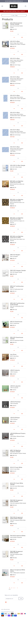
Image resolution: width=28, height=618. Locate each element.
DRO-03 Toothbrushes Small (17, 286)
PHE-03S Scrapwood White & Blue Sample (16, 517)
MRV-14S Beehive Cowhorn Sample (15, 451)
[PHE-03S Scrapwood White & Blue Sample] (5, 520)
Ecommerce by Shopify (9, 611)
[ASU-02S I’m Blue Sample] (5, 168)
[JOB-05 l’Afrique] (5, 420)
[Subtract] (14, 37)
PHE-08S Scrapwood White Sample (16, 552)
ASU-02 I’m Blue (15, 41)
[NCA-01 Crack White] (5, 470)
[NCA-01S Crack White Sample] (5, 486)
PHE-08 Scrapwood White (17, 535)
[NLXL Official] (13, 6)
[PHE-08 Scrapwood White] (5, 538)
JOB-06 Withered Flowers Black (17, 434)
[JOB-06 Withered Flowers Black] (5, 436)
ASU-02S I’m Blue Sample (17, 165)
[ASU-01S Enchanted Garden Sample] (5, 25)
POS (2, 611)
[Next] (17, 588)
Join (21, 598)
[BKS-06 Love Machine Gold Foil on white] (5, 183)
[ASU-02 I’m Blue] (5, 44)
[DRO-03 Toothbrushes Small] (5, 289)
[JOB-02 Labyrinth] (5, 388)
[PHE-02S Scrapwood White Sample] (5, 503)
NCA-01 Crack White (16, 467)
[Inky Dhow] (5, 357)
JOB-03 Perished (15, 402)
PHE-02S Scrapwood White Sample (16, 500)
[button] (25, 6)
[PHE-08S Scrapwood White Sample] (5, 554)
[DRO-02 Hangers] (5, 257)
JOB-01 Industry (15, 370)
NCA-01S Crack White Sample (16, 483)
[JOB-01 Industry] (5, 373)
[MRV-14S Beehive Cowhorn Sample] (5, 453)
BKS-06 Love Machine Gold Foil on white (16, 181)
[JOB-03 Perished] (5, 404)
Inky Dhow (13, 354)
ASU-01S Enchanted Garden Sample (16, 23)
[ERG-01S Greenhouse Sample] (5, 340)
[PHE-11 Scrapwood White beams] (5, 572)
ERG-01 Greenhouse (16, 321)
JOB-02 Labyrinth (15, 386)
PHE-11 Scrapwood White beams (17, 570)
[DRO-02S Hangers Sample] (5, 273)
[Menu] (2, 6)
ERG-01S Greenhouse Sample (16, 338)
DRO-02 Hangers (15, 254)
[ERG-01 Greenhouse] (5, 324)
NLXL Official (3, 609)
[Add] (22, 37)
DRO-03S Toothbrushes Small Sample (17, 303)
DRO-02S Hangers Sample (18, 270)
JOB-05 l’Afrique (15, 417)
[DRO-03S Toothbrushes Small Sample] (5, 306)
